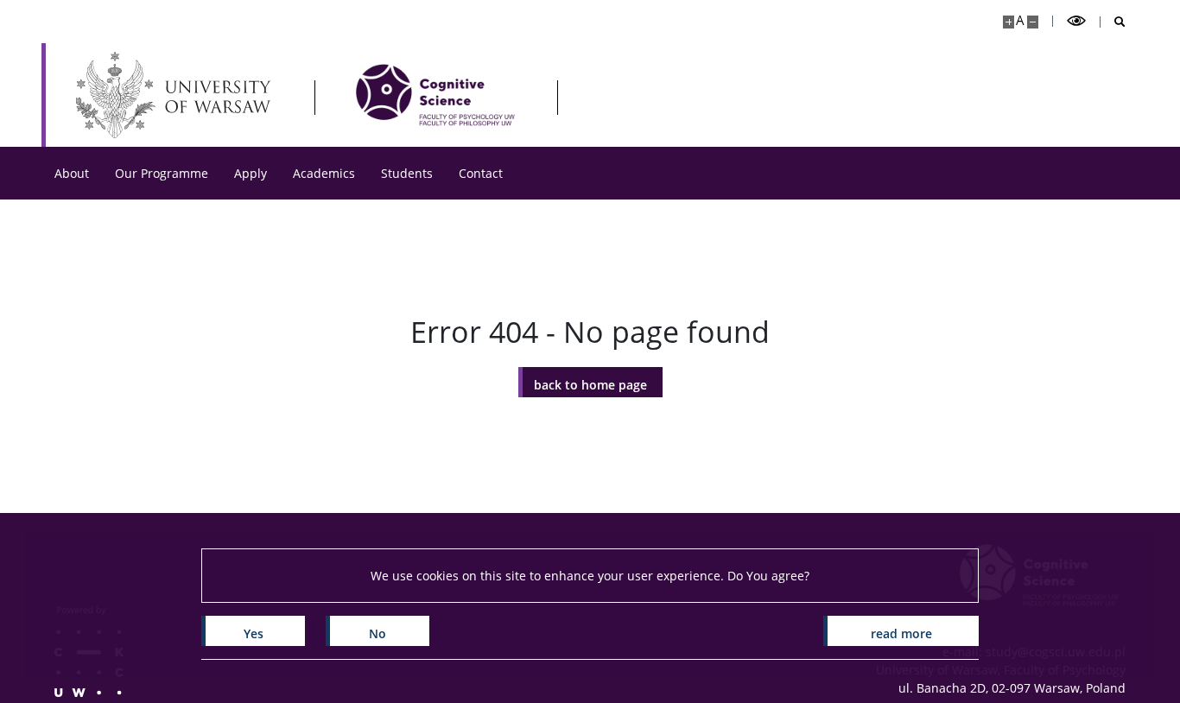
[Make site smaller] (1032, 22)
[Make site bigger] (1008, 22)
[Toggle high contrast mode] (1076, 21)
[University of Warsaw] (177, 95)
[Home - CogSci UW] (435, 95)
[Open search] (1113, 22)
